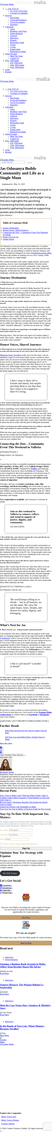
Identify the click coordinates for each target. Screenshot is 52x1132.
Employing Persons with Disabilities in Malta (18, 807)
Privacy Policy (13, 1060)
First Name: (4, 830)
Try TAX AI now (10, 873)
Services (8, 15)
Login (7, 70)
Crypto (13, 47)
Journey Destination (11, 228)
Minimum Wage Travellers (10, 355)
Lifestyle (13, 36)
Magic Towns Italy (8, 1117)
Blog (9, 1055)
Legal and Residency (18, 20)
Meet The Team (16, 56)
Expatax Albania (8, 1124)
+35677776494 (27, 1103)
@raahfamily (5, 638)
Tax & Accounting (17, 22)
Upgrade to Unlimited (19, 13)
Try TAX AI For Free (18, 11)
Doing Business (16, 33)
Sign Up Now (26, 943)
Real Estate (14, 18)
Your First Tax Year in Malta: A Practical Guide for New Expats (25, 809)
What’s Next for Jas (10, 237)
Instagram (44, 715)
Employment (15, 49)
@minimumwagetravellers (40, 253)
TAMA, (34, 469)
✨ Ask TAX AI (11, 9)
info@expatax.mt (10, 1106)
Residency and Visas (18, 31)
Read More (4, 973)
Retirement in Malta (18, 51)
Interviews (14, 38)
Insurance (14, 24)
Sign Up (26, 848)
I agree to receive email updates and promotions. (20, 844)
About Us (11, 1052)
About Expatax (11, 54)
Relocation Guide (17, 42)
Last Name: (4, 835)
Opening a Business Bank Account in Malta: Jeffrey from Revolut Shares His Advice (23, 965)
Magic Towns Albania (10, 1120)
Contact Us (14, 58)
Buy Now (26, 917)
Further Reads (8, 239)
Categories (9, 27)
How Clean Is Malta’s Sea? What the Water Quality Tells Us (24, 795)
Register (8, 72)
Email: (2, 839)
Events (13, 45)
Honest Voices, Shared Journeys (15, 230)
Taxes (12, 29)
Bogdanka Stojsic (7, 772)
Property (13, 40)
